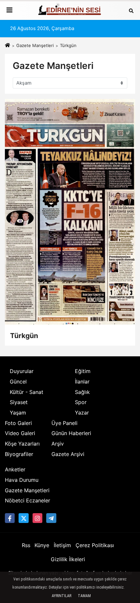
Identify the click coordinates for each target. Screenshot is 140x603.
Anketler (15, 469)
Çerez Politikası (95, 545)
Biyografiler (19, 454)
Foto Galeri (18, 423)
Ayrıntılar (61, 596)
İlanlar (82, 381)
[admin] (51, 518)
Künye (42, 545)
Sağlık (82, 392)
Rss (26, 545)
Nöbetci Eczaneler (27, 500)
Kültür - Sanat (26, 392)
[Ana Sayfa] (7, 45)
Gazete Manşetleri (35, 45)
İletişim (62, 545)
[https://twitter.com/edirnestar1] (23, 518)
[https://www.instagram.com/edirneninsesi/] (37, 518)
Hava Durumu (21, 480)
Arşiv (57, 443)
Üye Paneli (64, 423)
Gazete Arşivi (67, 454)
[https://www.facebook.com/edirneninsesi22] (10, 518)
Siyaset (19, 402)
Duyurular (22, 371)
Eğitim (83, 371)
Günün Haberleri (71, 433)
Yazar (82, 412)
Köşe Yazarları (22, 443)
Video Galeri (20, 433)
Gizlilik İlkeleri (68, 559)
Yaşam (18, 412)
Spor (81, 402)
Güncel (18, 381)
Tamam (84, 596)
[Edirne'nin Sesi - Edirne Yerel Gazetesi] (70, 10)
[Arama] (131, 10)
